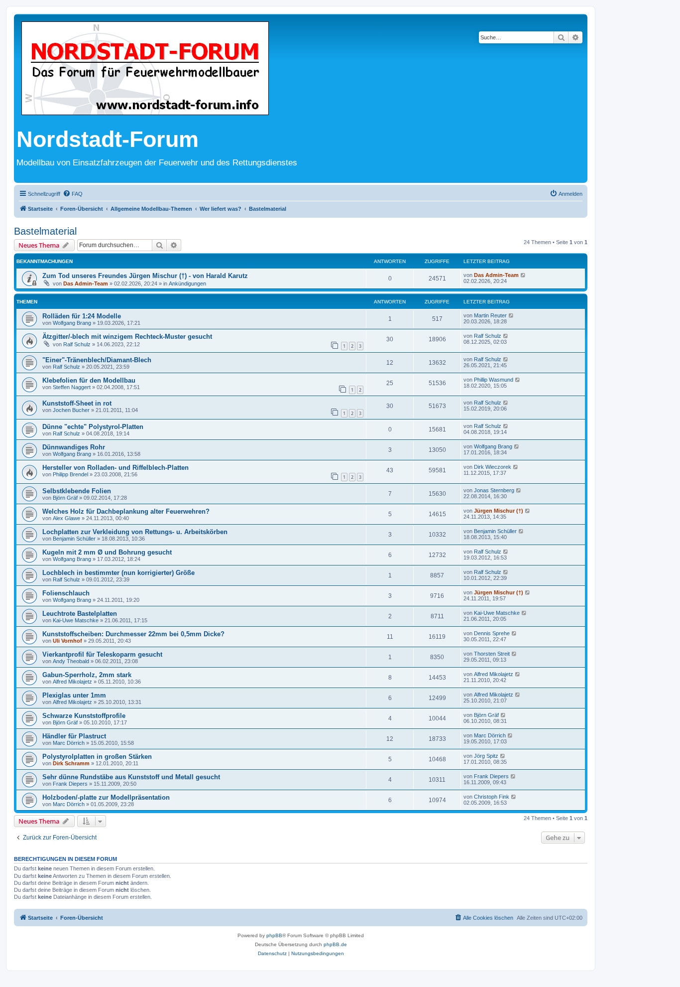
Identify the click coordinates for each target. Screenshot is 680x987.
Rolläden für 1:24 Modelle (81, 316)
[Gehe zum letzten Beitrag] (523, 275)
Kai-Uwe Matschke (76, 620)
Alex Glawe (66, 518)
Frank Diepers (70, 784)
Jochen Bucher (71, 410)
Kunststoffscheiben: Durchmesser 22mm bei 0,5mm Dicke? (133, 634)
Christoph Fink (491, 797)
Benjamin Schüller (74, 539)
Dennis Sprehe (492, 633)
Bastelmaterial (45, 231)
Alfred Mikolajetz (72, 682)
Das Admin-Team (85, 283)
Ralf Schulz (77, 344)
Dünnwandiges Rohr (73, 447)
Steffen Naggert (72, 387)
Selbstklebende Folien (76, 491)
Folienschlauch (66, 593)
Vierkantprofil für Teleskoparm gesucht (102, 654)
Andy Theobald (71, 661)
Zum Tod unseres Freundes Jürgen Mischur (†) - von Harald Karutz (145, 276)
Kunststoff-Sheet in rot (77, 403)
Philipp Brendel (70, 474)
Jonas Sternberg (494, 490)
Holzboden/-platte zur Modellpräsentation (106, 797)
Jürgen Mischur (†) (498, 511)
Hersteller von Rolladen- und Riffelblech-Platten (115, 467)
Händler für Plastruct (74, 736)
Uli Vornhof (67, 641)
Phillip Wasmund (493, 380)
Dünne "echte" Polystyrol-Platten (92, 426)
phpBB (274, 935)
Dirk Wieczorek (492, 467)
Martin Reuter (490, 315)
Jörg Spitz (486, 756)
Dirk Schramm (71, 763)
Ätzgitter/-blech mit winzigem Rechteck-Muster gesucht (127, 336)
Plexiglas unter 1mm (74, 695)
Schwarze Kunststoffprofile (83, 715)
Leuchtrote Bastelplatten (79, 613)
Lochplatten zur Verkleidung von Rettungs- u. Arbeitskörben (134, 532)
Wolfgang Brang (72, 323)
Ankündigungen (187, 283)
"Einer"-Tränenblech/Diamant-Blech (96, 360)
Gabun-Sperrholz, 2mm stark (86, 675)
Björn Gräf (65, 498)
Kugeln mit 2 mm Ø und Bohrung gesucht (107, 552)
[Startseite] (145, 69)
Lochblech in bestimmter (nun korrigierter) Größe (118, 572)
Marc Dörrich (69, 743)
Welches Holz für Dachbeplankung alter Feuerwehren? (126, 511)
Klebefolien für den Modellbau (88, 380)
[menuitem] (73, 194)
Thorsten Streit (492, 654)
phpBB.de (335, 944)
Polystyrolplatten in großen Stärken (97, 756)
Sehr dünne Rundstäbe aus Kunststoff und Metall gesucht (131, 777)
